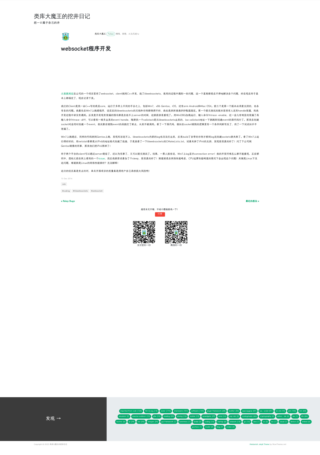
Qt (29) (131, 422)
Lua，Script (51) (266, 411)
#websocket (96, 191)
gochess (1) (197, 427)
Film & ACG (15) (151, 411)
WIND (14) (222, 416)
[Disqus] (160, 291)
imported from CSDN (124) (131, 411)
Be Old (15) (280, 411)
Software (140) (197, 411)
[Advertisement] (136, 73)
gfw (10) (156, 416)
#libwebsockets (80, 191)
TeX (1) (295, 416)
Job (64, 184)
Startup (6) (222, 422)
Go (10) (247, 422)
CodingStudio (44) (249, 416)
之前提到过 (67, 93)
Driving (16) (182, 416)
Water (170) (166, 411)
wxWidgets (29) (208, 416)
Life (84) (304, 416)
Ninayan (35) (153, 422)
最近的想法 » (252, 201)
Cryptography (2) (267, 416)
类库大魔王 (100, 33)
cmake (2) (230, 427)
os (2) (265, 422)
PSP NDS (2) (234, 416)
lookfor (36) (234, 411)
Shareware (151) (181, 411)
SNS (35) (141, 422)
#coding (66, 191)
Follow (111, 34)
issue (101, 158)
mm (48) (302, 411)
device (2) (294, 422)
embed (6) (306, 422)
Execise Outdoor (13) (141, 416)
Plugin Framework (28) (216, 411)
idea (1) (256, 422)
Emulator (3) (124, 416)
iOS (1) (273, 422)
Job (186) (292, 411)
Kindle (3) (197, 422)
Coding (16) (209, 422)
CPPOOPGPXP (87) (249, 411)
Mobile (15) (194, 416)
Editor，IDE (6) (283, 416)
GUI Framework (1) (168, 422)
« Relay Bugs (68, 201)
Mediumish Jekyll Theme (259, 444)
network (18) (235, 422)
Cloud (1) (283, 422)
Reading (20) (169, 416)
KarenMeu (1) (185, 422)
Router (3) (209, 427)
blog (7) (220, 427)
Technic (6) (120, 422)
